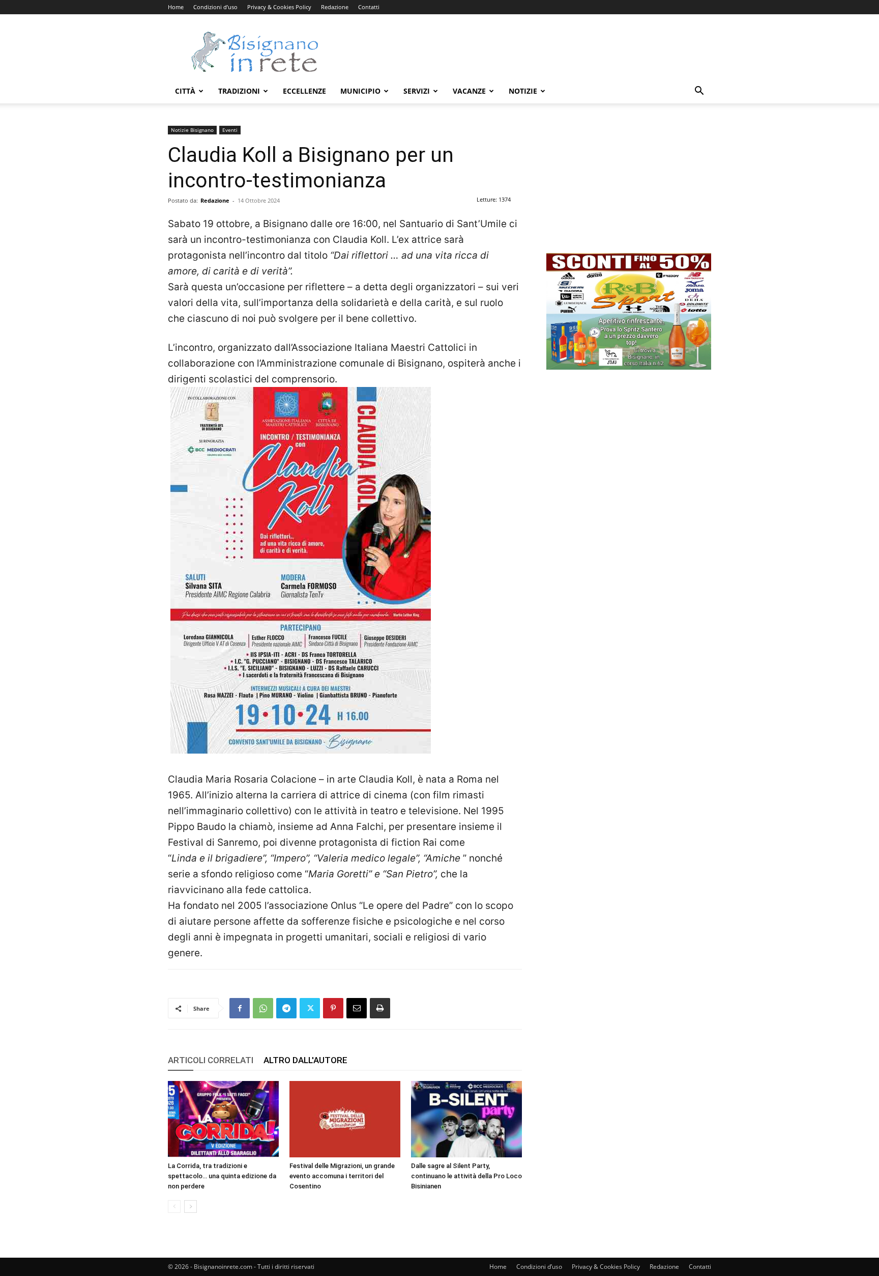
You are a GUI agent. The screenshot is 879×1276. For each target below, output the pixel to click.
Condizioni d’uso (215, 7)
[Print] (380, 1008)
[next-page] (190, 1206)
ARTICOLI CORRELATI (210, 1060)
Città (185, 91)
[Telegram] (286, 1008)
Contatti (368, 7)
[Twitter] (310, 1008)
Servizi (416, 91)
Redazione (334, 7)
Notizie (523, 91)
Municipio (360, 91)
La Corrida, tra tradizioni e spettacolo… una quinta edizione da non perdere (222, 1176)
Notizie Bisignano (192, 129)
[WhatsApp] (263, 1008)
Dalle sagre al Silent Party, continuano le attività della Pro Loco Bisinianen (466, 1176)
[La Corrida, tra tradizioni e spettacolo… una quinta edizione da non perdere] (223, 1119)
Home (176, 7)
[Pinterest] (333, 1008)
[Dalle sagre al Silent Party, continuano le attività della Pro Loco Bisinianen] (466, 1119)
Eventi (230, 129)
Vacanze (469, 91)
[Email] (356, 1008)
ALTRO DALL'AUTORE (305, 1060)
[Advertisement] (526, 51)
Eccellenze (304, 91)
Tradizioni (239, 91)
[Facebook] (239, 1008)
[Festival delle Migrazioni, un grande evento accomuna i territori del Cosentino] (344, 1119)
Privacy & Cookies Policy (279, 7)
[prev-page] (174, 1206)
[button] (699, 92)
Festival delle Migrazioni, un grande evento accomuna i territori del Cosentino (342, 1176)
